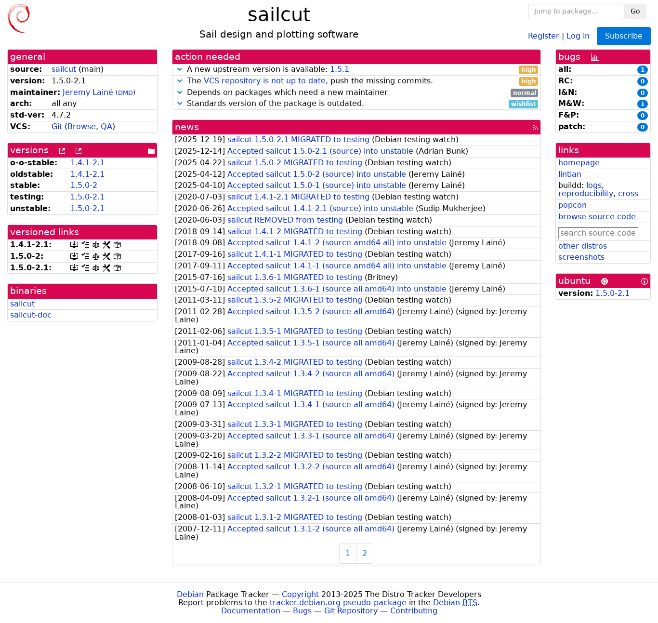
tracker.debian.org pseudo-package (338, 602)
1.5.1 (339, 69)
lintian (569, 174)
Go (635, 11)
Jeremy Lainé (88, 92)
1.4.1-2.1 (87, 162)
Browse (81, 126)
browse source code (597, 216)
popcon (572, 205)
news (187, 127)
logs (594, 185)
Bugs (302, 610)
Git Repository (351, 610)
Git (57, 126)
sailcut (64, 69)
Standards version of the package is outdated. (360, 104)
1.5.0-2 (83, 185)
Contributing (413, 610)
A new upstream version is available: (360, 70)
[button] (179, 69)
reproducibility (585, 193)
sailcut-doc (31, 314)
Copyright (300, 594)
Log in (578, 35)
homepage (579, 162)
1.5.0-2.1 (87, 196)
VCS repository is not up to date (265, 80)
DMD (125, 92)
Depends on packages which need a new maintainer (360, 93)
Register (543, 35)
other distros (582, 246)
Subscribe (624, 35)
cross (628, 193)
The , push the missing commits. (360, 81)
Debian (190, 594)
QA (106, 126)
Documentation (250, 610)
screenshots (581, 257)
